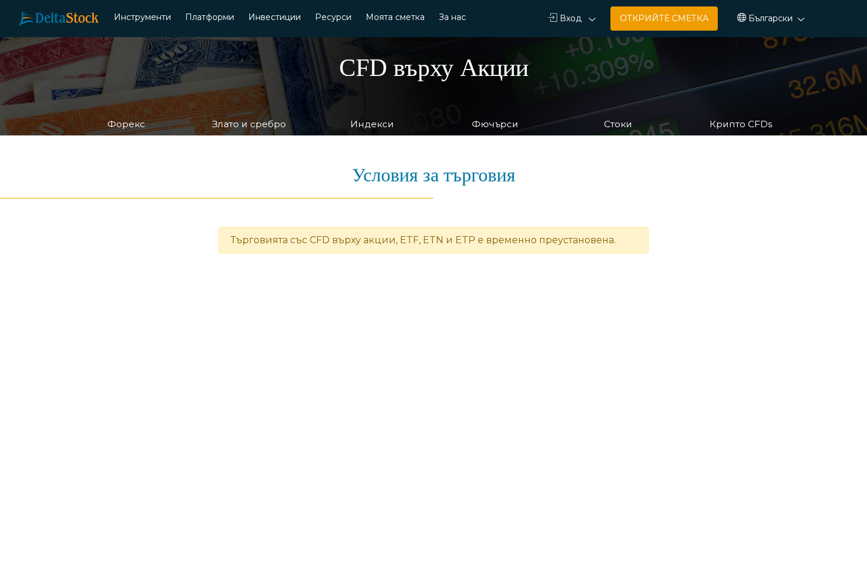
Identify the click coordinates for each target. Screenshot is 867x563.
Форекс (126, 124)
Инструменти (142, 17)
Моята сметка (395, 17)
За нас (452, 17)
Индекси (372, 124)
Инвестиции (274, 17)
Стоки (618, 124)
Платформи (209, 17)
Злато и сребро (249, 124)
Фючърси (495, 124)
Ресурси (333, 17)
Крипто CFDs (741, 124)
